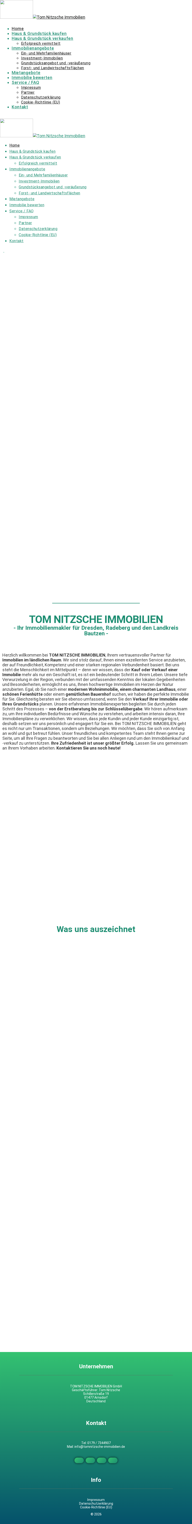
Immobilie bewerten (32, 77)
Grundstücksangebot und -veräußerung (56, 63)
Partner (28, 92)
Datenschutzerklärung (41, 97)
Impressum (31, 87)
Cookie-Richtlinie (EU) (40, 102)
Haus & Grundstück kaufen (39, 33)
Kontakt (20, 106)
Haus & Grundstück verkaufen (42, 38)
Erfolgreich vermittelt (40, 43)
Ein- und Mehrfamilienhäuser (46, 53)
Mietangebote (26, 72)
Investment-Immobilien (42, 58)
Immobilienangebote (33, 48)
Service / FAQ (25, 82)
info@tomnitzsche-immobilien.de (99, 1446)
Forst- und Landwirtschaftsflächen (52, 68)
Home (18, 28)
